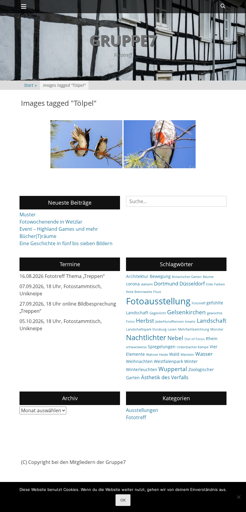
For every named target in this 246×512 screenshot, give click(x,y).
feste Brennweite (139, 292)
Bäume (208, 277)
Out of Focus (194, 339)
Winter (191, 361)
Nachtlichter (146, 337)
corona (133, 284)
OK (123, 500)
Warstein (187, 354)
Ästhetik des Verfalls (164, 377)
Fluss (157, 292)
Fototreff (198, 303)
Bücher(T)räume (38, 236)
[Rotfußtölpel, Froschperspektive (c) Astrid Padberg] (86, 144)
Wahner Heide (157, 354)
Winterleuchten (141, 369)
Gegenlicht (157, 313)
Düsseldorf (192, 283)
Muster (28, 214)
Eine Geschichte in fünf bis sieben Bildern (66, 243)
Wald (174, 354)
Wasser (204, 353)
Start (30, 85)
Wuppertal (172, 369)
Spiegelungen (162, 346)
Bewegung (160, 276)
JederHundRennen (169, 321)
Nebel (175, 338)
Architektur (137, 276)
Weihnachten (139, 361)
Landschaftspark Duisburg (146, 329)
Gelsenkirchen (186, 312)
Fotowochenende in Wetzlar (51, 221)
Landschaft (211, 321)
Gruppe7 (123, 40)
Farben (219, 284)
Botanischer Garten (187, 277)
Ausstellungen (142, 410)
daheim (147, 284)
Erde (209, 284)
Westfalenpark (168, 361)
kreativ (190, 321)
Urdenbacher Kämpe (192, 347)
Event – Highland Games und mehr (59, 229)
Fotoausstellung (158, 301)
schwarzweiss (136, 347)
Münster (216, 329)
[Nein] (239, 497)
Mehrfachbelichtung (193, 329)
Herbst (145, 321)
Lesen (172, 329)
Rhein (212, 338)
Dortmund (166, 283)
